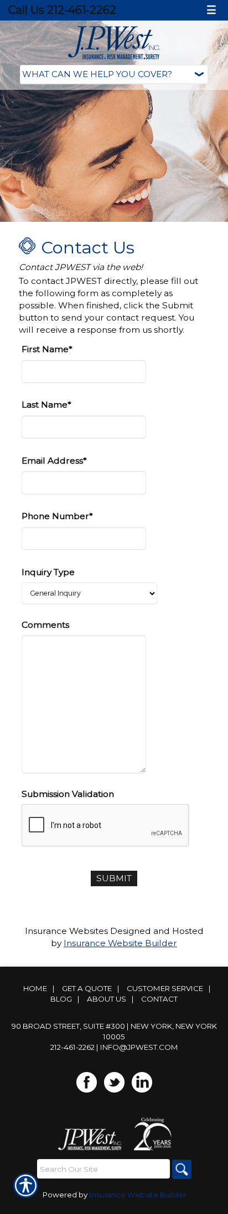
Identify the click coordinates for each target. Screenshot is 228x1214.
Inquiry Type (48, 572)
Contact (159, 998)
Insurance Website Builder (120, 943)
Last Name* (46, 404)
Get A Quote (87, 988)
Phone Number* (57, 516)
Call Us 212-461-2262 (62, 10)
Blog (61, 998)
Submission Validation (68, 794)
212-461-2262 (72, 1047)
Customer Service (165, 988)
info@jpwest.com (139, 1047)
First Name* (47, 349)
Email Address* (54, 460)
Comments (45, 624)
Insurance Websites (66, 931)
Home (35, 988)
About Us (106, 998)
